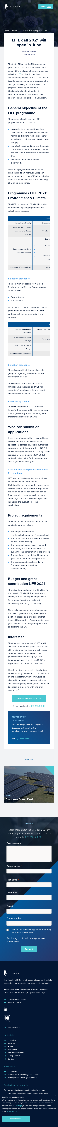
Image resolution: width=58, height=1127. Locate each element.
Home (6, 31)
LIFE (19, 74)
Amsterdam (25, 990)
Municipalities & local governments (22, 1078)
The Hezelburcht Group (14, 980)
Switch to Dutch (14, 1027)
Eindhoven (8, 993)
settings (19, 1106)
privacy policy (11, 1111)
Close (54, 1096)
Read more (24, 739)
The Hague (42, 993)
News (14, 31)
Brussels (34, 990)
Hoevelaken (19, 993)
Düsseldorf (43, 990)
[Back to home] (12, 9)
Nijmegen (29, 993)
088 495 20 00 (37, 706)
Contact (11, 1059)
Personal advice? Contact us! (28, 698)
